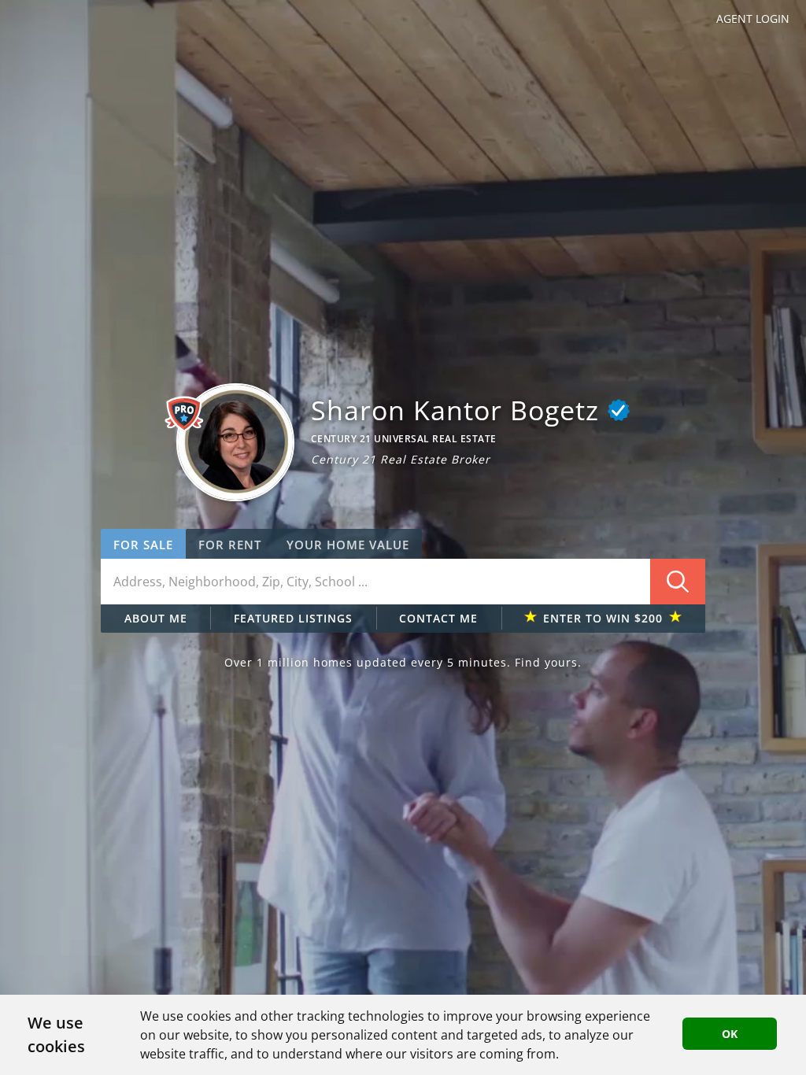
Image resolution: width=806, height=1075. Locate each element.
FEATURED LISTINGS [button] (293, 618)
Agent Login (752, 18)
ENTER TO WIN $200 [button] (603, 618)
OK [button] (730, 1033)
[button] (235, 442)
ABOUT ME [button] (155, 618)
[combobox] (403, 581)
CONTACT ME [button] (438, 618)
